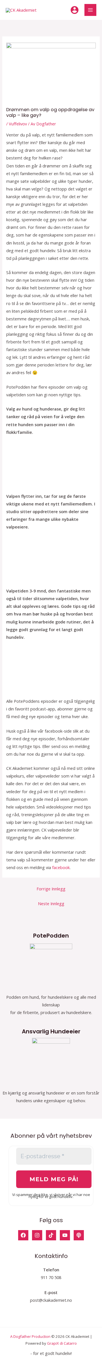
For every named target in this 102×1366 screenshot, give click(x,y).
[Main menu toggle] (90, 10)
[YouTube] (65, 1235)
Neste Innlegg (51, 903)
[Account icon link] (74, 10)
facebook (61, 867)
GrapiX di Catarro (62, 1343)
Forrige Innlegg (51, 889)
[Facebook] (23, 1235)
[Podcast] (79, 1235)
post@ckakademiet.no (51, 1300)
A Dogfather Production (30, 1336)
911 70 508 (51, 1277)
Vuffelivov (18, 124)
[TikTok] (51, 1235)
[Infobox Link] (51, 977)
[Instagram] (37, 1235)
